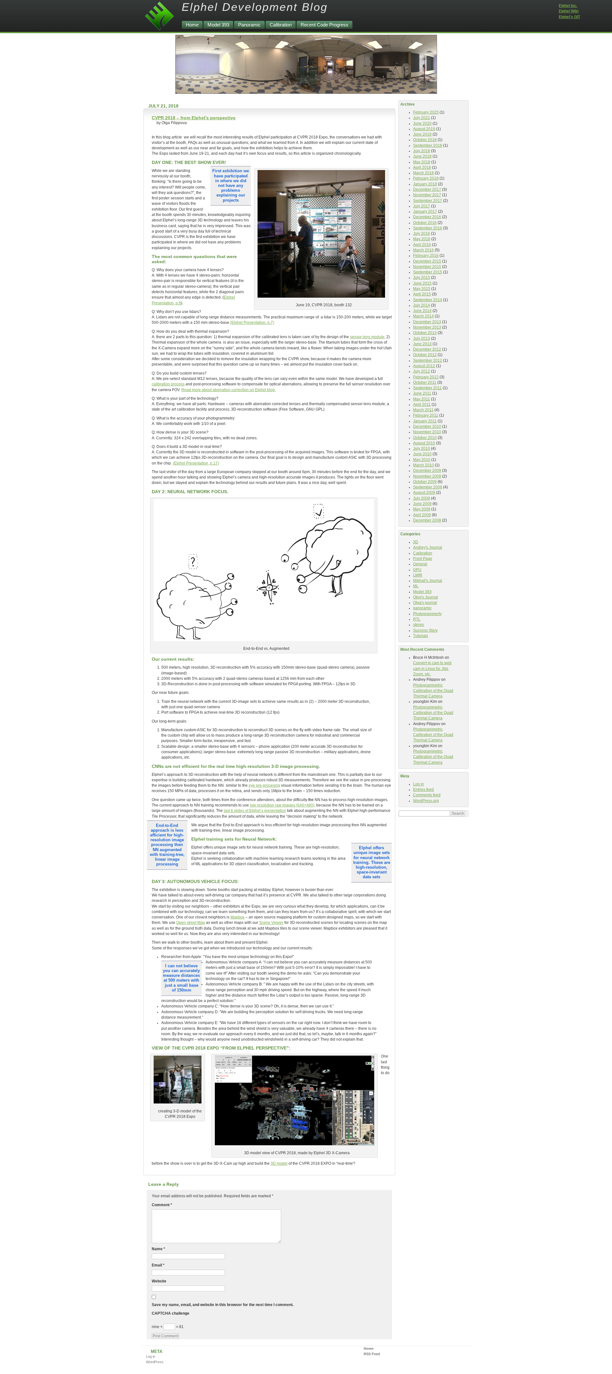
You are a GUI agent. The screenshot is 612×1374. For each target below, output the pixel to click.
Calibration (281, 24)
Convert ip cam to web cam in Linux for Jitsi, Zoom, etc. (432, 668)
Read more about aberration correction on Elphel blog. (228, 390)
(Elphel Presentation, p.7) (252, 322)
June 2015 (422, 283)
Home (192, 24)
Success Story (425, 630)
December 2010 (427, 426)
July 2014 (421, 305)
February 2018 (426, 178)
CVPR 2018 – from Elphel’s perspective (194, 117)
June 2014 (422, 311)
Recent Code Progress (324, 24)
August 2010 (424, 443)
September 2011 (427, 388)
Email (158, 1265)
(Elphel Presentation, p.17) (196, 463)
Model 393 (218, 24)
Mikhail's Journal (427, 581)
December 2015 (427, 261)
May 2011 (421, 399)
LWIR (417, 575)
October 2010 (425, 438)
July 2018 (421, 151)
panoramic (422, 608)
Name (158, 1249)
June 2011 (422, 393)
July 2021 (421, 118)
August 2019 (424, 129)
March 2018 (423, 173)
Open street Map (190, 923)
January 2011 (425, 421)
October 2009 (425, 482)
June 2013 (422, 344)
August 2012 (424, 366)
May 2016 (421, 239)
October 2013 (425, 333)
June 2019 (422, 134)
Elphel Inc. (568, 6)
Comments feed (427, 795)
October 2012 (425, 355)
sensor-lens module (367, 337)
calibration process (168, 384)
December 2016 (427, 217)
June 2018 (422, 156)
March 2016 (423, 250)
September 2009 (427, 487)
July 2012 (421, 371)
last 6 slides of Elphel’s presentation (255, 811)
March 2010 (423, 465)
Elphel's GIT (569, 17)
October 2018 (425, 140)
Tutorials (420, 636)
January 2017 (425, 211)
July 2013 (421, 338)
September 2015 (427, 272)
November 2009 (427, 476)
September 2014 (427, 300)
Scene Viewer (271, 923)
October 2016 (425, 223)
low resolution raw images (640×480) (282, 805)
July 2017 (421, 206)
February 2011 (425, 415)
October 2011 (424, 382)
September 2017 (427, 201)
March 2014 (423, 316)
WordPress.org (426, 801)
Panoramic (249, 24)
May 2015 (421, 289)
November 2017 (427, 195)
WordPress (155, 1362)
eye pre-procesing (264, 785)
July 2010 (421, 448)
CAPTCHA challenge (170, 1313)
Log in (418, 784)
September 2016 (427, 228)
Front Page (422, 559)
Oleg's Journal (425, 597)
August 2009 (424, 492)
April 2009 (422, 515)
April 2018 (422, 167)
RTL (416, 619)
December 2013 (427, 322)
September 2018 (427, 145)
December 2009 (427, 470)
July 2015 (421, 277)
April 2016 (422, 245)
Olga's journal (425, 603)
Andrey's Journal (427, 547)
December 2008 (427, 520)
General (420, 564)
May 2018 (421, 162)
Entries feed (423, 789)
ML (416, 586)
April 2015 (422, 294)
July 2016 (421, 233)
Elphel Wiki (569, 11)
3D (415, 542)
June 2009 (422, 504)
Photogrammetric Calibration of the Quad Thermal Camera (433, 690)
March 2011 (423, 410)
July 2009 (421, 498)
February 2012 (426, 377)
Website (159, 1281)
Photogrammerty (427, 614)
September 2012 (427, 360)
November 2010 (427, 432)
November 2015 (427, 267)
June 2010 (422, 454)
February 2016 (426, 255)
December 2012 (427, 349)
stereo (418, 625)
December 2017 (427, 189)
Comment (162, 1205)
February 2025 (426, 112)
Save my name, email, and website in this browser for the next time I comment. (223, 1305)
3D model (279, 1163)
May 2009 (421, 509)
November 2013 (427, 327)
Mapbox (237, 917)
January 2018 (425, 184)
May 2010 (421, 460)
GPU (417, 570)
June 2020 (422, 123)
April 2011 (422, 404)
